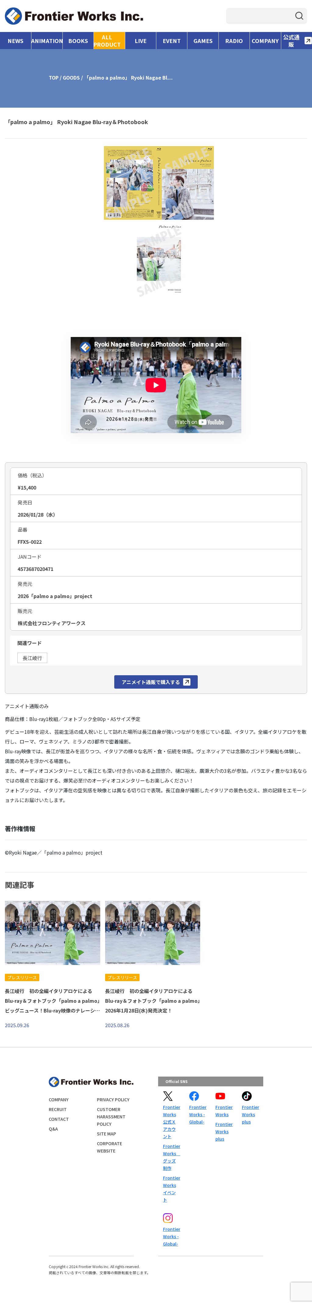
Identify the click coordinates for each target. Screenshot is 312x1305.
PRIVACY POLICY (113, 1099)
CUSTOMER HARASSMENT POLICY (111, 1116)
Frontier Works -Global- (197, 1114)
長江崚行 (32, 657)
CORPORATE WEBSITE (109, 1147)
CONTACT (59, 1119)
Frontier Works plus (223, 1131)
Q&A (53, 1129)
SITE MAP (106, 1134)
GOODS (71, 77)
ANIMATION (46, 41)
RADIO (234, 41)
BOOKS (78, 41)
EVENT (172, 41)
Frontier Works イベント (171, 1189)
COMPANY (265, 41)
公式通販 (291, 40)
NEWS (15, 41)
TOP (53, 77)
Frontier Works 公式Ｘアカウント (171, 1121)
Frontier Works (223, 1110)
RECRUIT (58, 1109)
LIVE (141, 41)
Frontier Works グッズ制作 (171, 1157)
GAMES (203, 41)
